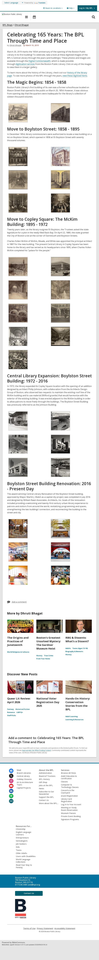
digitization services (25, 64)
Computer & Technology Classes (70, 785)
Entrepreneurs (22, 837)
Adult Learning (71, 716)
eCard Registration (69, 795)
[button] (52, 8)
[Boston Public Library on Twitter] (11, 776)
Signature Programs (70, 819)
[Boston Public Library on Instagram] (11, 781)
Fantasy (10, 709)
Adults (68, 648)
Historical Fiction (22, 709)
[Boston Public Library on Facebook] (11, 771)
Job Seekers (21, 844)
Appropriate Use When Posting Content (36, 750)
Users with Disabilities (26, 856)
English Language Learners (23, 833)
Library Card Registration (66, 800)
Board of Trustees (47, 776)
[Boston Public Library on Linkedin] (11, 791)
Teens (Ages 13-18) (80, 648)
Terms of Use (29, 928)
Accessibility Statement (64, 928)
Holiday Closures (24, 779)
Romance (11, 712)
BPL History (44, 779)
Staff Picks (11, 715)
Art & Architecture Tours (25, 783)
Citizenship (20, 829)
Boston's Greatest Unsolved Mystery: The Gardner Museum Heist (48, 643)
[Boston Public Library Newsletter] (11, 801)
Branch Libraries (24, 773)
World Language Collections (23, 860)
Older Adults (21, 853)
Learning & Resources (74, 719)
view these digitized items (75, 75)
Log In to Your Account (71, 804)
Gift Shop (43, 782)
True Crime (48, 656)
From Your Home (43, 659)
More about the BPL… (49, 803)
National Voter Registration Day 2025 (47, 702)
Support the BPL (46, 797)
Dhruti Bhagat (22, 25)
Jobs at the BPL (46, 785)
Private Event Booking (71, 816)
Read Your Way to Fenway (24, 866)
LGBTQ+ (19, 712)
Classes (64, 781)
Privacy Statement (45, 928)
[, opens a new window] (20, 917)
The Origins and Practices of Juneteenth (18, 641)
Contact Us (44, 800)
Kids (18, 847)
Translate (41, 3)
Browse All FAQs (68, 773)
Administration (45, 773)
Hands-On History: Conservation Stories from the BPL (77, 704)
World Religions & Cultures (18, 652)
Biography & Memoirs (74, 651)
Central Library (23, 776)
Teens (19, 850)
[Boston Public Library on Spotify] (11, 796)
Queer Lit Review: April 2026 (18, 700)
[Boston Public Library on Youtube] (11, 786)
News (41, 788)
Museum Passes (68, 813)
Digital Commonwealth (39, 61)
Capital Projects (24, 787)
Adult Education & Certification (69, 777)
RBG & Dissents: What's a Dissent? (77, 639)
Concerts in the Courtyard (67, 791)
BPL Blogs (8, 25)
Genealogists (22, 840)
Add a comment (19, 602)
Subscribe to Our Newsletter (46, 792)
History (39, 656)
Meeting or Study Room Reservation (69, 808)
